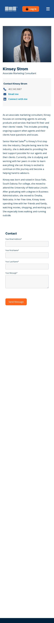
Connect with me (17, 99)
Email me (13, 94)
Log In (32, 8)
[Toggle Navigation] (48, 9)
